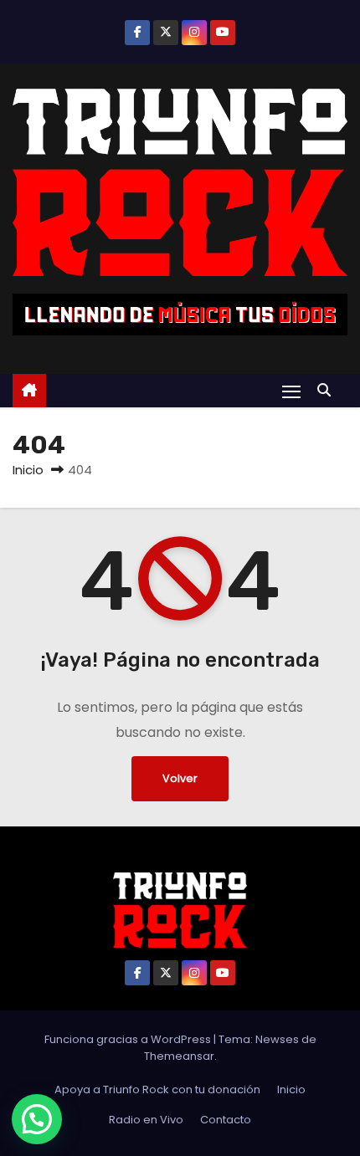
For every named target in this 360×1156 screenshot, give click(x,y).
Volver (180, 778)
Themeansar (179, 1056)
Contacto (225, 1120)
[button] (328, 390)
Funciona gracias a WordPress (128, 1039)
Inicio (28, 469)
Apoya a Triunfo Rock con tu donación (157, 1089)
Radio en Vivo (146, 1120)
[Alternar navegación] (291, 391)
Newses (277, 1039)
